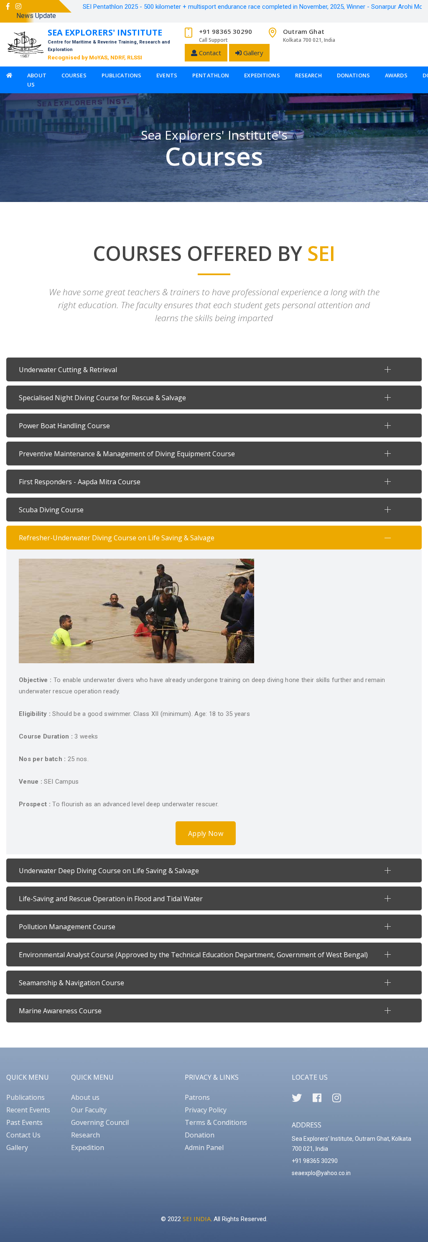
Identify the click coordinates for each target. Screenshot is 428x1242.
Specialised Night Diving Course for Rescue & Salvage (102, 397)
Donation (199, 1135)
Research (308, 75)
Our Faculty (89, 1109)
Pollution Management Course (67, 926)
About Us (36, 80)
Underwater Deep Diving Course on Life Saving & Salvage (109, 870)
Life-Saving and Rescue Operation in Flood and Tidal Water (111, 898)
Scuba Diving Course (51, 509)
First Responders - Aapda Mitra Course (79, 481)
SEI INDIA (197, 1218)
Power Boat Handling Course (64, 425)
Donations (353, 75)
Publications (122, 75)
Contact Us (23, 1135)
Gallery (252, 53)
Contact (209, 53)
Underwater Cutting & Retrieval (68, 369)
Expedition (87, 1147)
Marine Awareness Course (60, 1010)
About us (85, 1097)
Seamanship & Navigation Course (71, 982)
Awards (396, 75)
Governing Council (100, 1122)
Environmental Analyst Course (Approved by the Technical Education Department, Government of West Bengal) (193, 954)
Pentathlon (210, 75)
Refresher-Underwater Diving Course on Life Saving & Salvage (116, 537)
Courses (74, 75)
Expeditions (262, 75)
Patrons (197, 1097)
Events (166, 75)
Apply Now (205, 833)
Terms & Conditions (216, 1122)
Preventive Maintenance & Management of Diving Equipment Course (127, 453)
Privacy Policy (206, 1109)
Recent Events (28, 1109)
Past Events (24, 1122)
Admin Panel (204, 1147)
